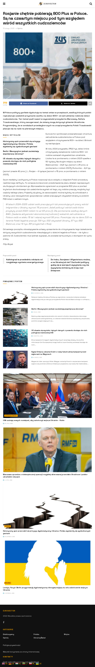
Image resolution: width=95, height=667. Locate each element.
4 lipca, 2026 (8, 480)
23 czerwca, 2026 (38, 293)
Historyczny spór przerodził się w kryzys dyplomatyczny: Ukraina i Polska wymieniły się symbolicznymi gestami (21, 144)
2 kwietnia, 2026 (38, 336)
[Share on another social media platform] (90, 103)
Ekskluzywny (8, 634)
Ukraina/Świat (11, 415)
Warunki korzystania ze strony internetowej (21, 652)
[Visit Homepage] (47, 3)
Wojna (7, 470)
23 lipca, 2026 (8, 423)
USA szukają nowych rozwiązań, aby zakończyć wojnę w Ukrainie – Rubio (33, 420)
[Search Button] (91, 3)
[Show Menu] (4, 3)
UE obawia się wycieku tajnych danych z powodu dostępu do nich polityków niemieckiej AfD (21, 161)
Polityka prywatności (11, 645)
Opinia (19, 28)
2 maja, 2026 (36, 312)
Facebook (35, 662)
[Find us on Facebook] (3, 622)
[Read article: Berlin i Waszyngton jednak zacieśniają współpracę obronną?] (15, 317)
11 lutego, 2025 (8, 28)
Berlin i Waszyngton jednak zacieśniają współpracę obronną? (57, 309)
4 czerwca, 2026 (9, 593)
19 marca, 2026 (37, 357)
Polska (36, 634)
